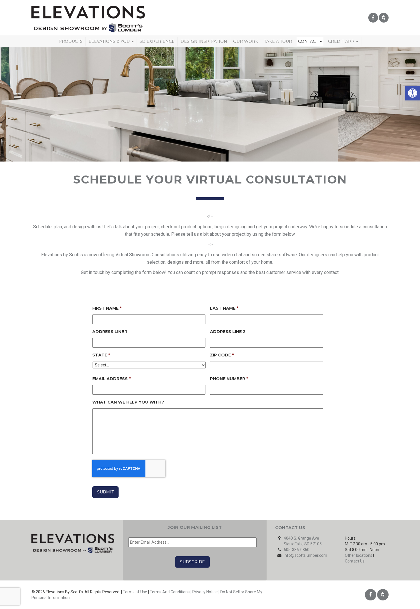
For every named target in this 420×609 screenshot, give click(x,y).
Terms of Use (135, 592)
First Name (106, 308)
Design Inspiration (204, 41)
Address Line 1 (109, 331)
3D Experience (157, 41)
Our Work (245, 41)
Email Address (111, 378)
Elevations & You (110, 41)
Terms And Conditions (170, 592)
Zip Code (222, 355)
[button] (412, 93)
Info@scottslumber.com (305, 555)
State (101, 355)
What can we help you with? (128, 402)
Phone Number (229, 378)
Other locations (358, 555)
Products (71, 41)
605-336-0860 (296, 549)
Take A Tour (278, 41)
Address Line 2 (227, 331)
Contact (308, 41)
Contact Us (355, 561)
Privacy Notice (205, 592)
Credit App (341, 41)
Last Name (224, 308)
